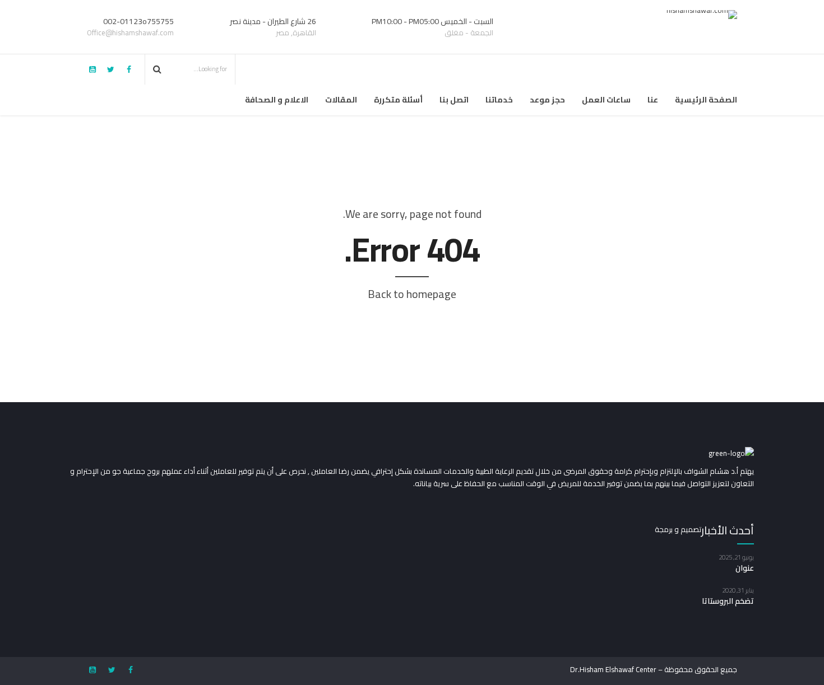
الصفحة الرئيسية (706, 99)
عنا (652, 99)
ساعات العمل (606, 99)
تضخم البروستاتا (728, 601)
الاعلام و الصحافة (276, 99)
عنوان (744, 568)
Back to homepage (412, 293)
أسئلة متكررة (398, 99)
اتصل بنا (454, 99)
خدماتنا (499, 99)
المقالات (341, 99)
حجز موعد (547, 99)
